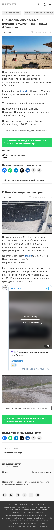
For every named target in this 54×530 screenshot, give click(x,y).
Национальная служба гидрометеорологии (25, 131)
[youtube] (37, 495)
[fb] (4, 170)
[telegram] (16, 170)
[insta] (11, 495)
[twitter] (22, 170)
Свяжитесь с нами (41, 472)
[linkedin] (27, 170)
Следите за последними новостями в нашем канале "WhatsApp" (26, 142)
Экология (7, 32)
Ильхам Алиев (12, 13)
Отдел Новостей (18, 156)
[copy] (39, 170)
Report (23, 91)
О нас (5, 472)
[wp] (10, 170)
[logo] (9, 4)
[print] (33, 170)
